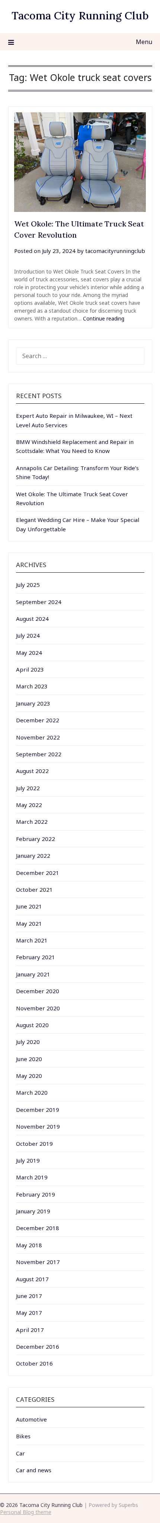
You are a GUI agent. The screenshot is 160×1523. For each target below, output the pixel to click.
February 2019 (35, 1194)
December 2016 (37, 1346)
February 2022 (35, 838)
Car (20, 1453)
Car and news (33, 1470)
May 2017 (29, 1312)
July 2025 (28, 584)
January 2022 (33, 855)
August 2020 (32, 1025)
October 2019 (34, 1143)
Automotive (31, 1419)
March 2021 (32, 940)
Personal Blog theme (25, 1512)
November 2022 (38, 737)
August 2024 (32, 618)
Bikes (23, 1436)
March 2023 (32, 686)
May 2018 (29, 1245)
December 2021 (37, 872)
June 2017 (29, 1296)
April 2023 (30, 669)
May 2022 (29, 805)
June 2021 (29, 906)
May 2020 (29, 1075)
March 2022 (32, 821)
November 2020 (38, 1008)
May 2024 (29, 652)
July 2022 (28, 788)
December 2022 (37, 720)
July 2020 (28, 1041)
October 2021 (34, 889)
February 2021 (35, 957)
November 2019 (38, 1126)
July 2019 (28, 1160)
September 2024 (38, 602)
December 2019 (37, 1109)
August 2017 (32, 1279)
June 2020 (29, 1059)
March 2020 (32, 1092)
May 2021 (29, 923)
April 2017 (30, 1329)
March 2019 (32, 1177)
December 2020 (37, 991)
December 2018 (37, 1228)
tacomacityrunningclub (115, 250)
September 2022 (38, 754)
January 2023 (33, 703)
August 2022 (32, 771)
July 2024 (28, 635)
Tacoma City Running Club (80, 15)
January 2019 (33, 1211)
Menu (144, 42)
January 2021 (33, 974)
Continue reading (103, 318)
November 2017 (38, 1262)
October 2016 (34, 1363)
